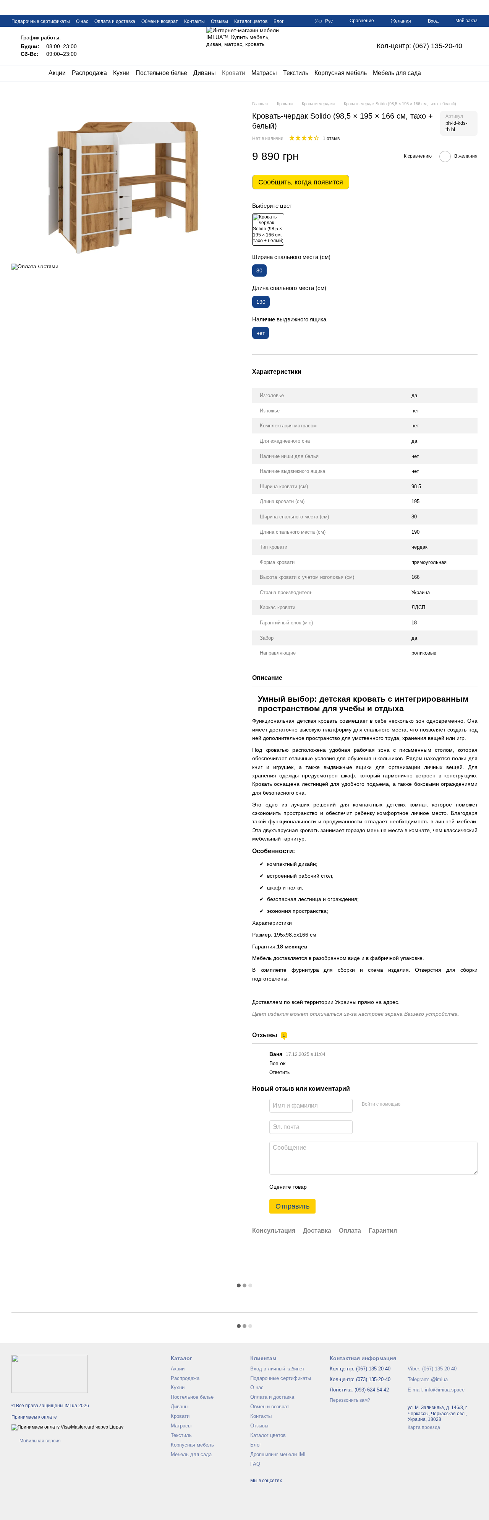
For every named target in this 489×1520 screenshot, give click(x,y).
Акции (57, 73)
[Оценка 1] (319, 1186)
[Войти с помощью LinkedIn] (433, 1104)
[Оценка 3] (344, 1186)
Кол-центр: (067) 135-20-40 (419, 45)
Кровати (233, 73)
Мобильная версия (39, 1440)
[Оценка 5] (368, 1186)
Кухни (121, 73)
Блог (278, 21)
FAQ (255, 1464)
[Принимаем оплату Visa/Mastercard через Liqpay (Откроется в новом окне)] (67, 1427)
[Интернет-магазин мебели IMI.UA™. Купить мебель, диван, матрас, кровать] (49, 1374)
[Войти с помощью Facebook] (408, 1104)
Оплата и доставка (114, 21)
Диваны (204, 73)
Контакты (194, 21)
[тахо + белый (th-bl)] (268, 229)
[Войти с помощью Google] (421, 1104)
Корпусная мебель (340, 73)
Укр (318, 21)
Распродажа (89, 73)
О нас (82, 21)
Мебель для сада (397, 73)
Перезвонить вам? (350, 1400)
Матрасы (264, 73)
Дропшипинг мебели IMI (278, 1454)
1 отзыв (331, 138)
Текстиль (295, 73)
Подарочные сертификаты (40, 21)
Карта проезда (424, 1427)
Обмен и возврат (159, 21)
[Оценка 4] (356, 1186)
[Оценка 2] (331, 1186)
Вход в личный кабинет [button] (277, 1369)
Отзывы (219, 21)
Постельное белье (161, 73)
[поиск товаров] (435, 73)
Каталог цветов (250, 21)
